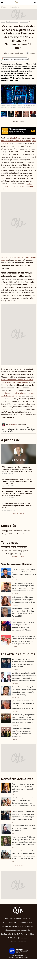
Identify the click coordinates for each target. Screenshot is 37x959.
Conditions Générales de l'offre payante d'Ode (17, 934)
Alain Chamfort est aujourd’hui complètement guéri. (17, 186)
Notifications (12, 938)
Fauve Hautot (6, 554)
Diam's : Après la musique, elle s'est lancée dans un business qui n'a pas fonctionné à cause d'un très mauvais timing (24, 691)
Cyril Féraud (16, 554)
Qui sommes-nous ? (10, 922)
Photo (10, 531)
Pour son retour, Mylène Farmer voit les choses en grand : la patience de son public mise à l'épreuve (23, 788)
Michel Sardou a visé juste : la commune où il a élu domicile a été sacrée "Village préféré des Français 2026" (23, 612)
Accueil (3, 22)
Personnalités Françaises (22, 531)
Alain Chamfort (24, 22)
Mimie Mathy (22, 547)
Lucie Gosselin (13, 424)
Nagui (14, 547)
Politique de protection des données (17, 930)
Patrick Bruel (6, 547)
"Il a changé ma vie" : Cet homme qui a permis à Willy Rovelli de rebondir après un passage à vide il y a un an (24, 573)
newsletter (34, 2)
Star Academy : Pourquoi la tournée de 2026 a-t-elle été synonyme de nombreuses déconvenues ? (21, 732)
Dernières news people (12, 22)
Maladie (12, 534)
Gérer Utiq (23, 938)
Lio (16, 260)
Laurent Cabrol (6, 551)
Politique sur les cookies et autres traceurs (17, 926)
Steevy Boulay (17, 551)
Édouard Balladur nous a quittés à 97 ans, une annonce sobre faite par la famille (24, 828)
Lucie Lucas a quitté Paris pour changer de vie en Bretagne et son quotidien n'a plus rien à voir (23, 599)
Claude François (16, 138)
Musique (4, 534)
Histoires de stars (22, 534)
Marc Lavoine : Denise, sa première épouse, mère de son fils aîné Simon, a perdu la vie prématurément (23, 663)
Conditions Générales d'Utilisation (17, 918)
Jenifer (26, 551)
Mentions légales (26, 922)
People (4, 531)
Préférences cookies (18, 942)
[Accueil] (16, 2)
